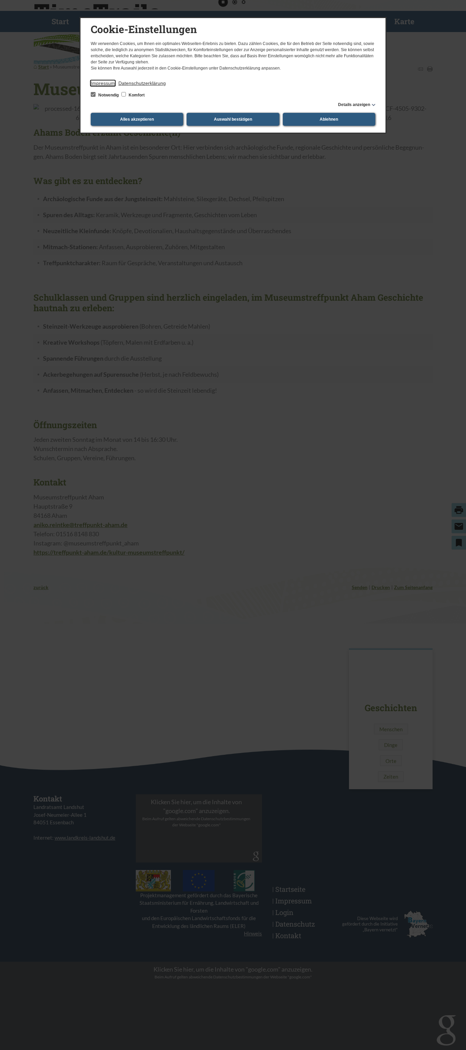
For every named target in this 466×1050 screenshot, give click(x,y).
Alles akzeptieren (137, 119)
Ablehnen (329, 119)
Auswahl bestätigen (233, 119)
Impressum (103, 83)
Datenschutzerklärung (142, 83)
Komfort (136, 95)
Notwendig (108, 95)
